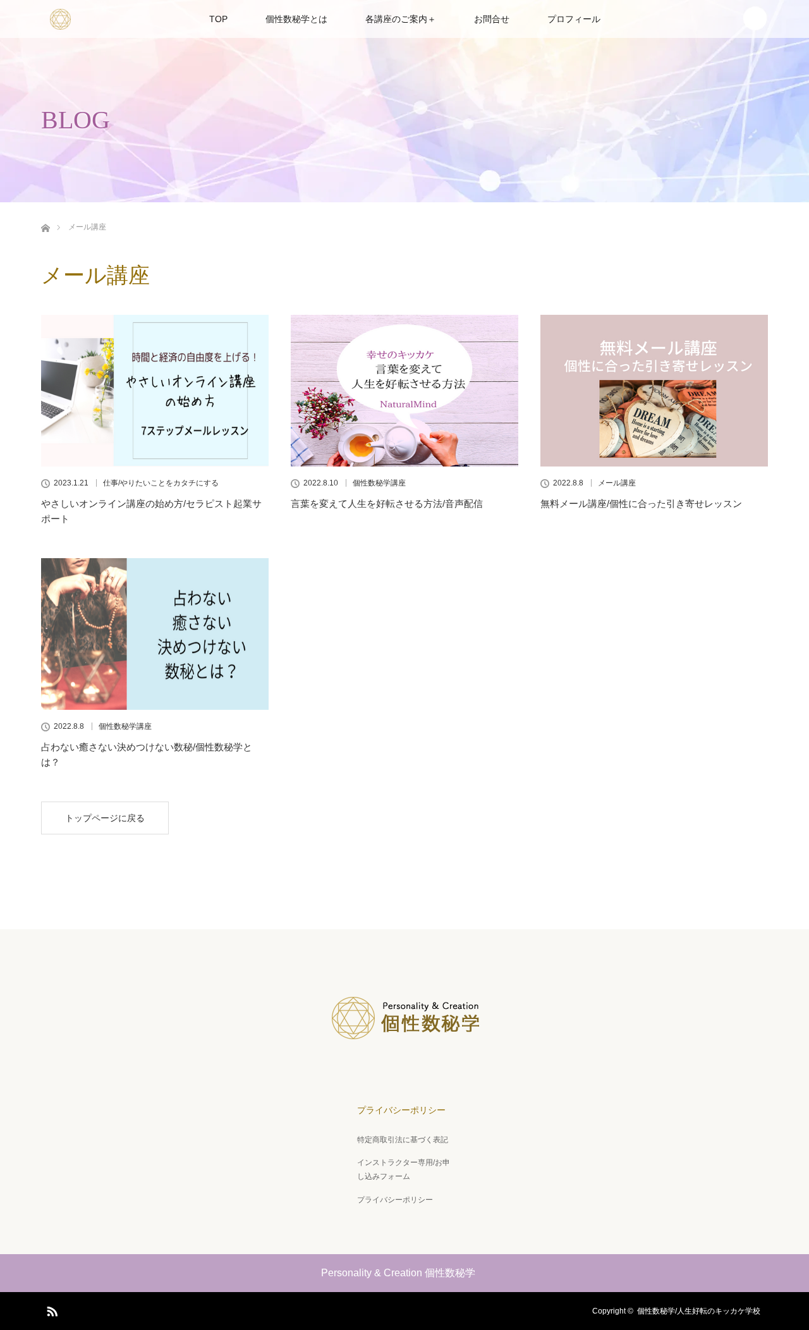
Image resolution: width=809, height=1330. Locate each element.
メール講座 (617, 483)
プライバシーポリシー (401, 1110)
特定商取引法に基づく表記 (402, 1139)
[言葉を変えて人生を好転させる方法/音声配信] (404, 391)
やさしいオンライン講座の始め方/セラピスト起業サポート (151, 511)
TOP (218, 19)
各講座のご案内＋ (400, 19)
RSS (50, 1309)
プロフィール (573, 19)
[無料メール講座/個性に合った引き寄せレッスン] (654, 391)
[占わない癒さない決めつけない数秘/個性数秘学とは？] (155, 634)
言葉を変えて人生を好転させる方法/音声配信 (387, 503)
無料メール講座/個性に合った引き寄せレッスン (641, 503)
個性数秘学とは (296, 19)
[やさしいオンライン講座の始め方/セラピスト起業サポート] (155, 391)
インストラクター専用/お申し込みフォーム (403, 1169)
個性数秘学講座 (379, 483)
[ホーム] (45, 226)
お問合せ (491, 19)
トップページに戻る (105, 818)
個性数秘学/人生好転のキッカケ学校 (702, 1311)
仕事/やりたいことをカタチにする (161, 483)
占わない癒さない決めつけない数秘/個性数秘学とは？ (146, 754)
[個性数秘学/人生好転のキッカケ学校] (404, 1047)
